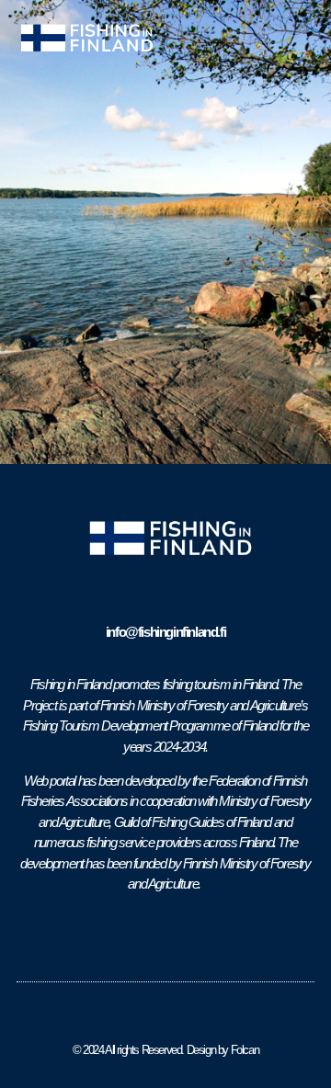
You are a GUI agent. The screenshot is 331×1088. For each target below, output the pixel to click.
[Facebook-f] (150, 937)
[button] (304, 38)
